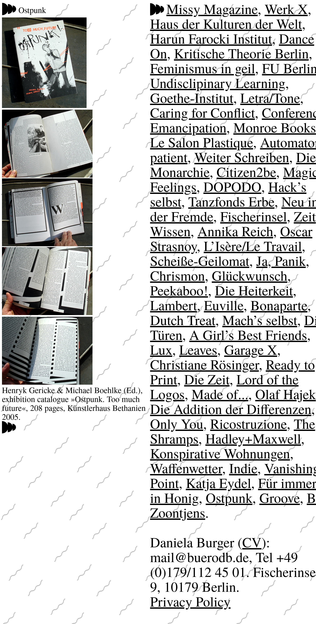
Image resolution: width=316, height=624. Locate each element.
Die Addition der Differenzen (230, 408)
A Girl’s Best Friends (248, 334)
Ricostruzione (248, 423)
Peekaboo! (179, 290)
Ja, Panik (281, 260)
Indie (243, 468)
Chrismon (177, 275)
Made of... (220, 394)
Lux (161, 349)
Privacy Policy (190, 601)
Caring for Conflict (202, 112)
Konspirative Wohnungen (220, 453)
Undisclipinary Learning (217, 82)
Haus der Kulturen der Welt (226, 23)
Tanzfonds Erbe (231, 201)
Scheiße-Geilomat (199, 260)
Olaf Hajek (285, 394)
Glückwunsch (249, 275)
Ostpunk (229, 497)
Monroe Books (274, 127)
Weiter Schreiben (241, 156)
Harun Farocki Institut (211, 38)
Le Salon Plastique (201, 142)
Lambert (173, 305)
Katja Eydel (218, 482)
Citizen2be (246, 171)
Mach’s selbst (259, 319)
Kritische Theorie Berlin (241, 53)
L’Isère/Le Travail (253, 245)
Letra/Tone (270, 97)
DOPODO (232, 186)
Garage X (250, 349)
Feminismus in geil (202, 68)
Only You (176, 423)
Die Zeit (207, 379)
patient (168, 156)
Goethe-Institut (191, 97)
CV (252, 542)
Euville (224, 305)
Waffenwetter (186, 468)
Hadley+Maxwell (253, 438)
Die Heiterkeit (254, 290)
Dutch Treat (182, 319)
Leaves (198, 349)
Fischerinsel (253, 216)
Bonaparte (278, 305)
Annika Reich (235, 231)
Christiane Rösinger (204, 364)
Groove (279, 497)
